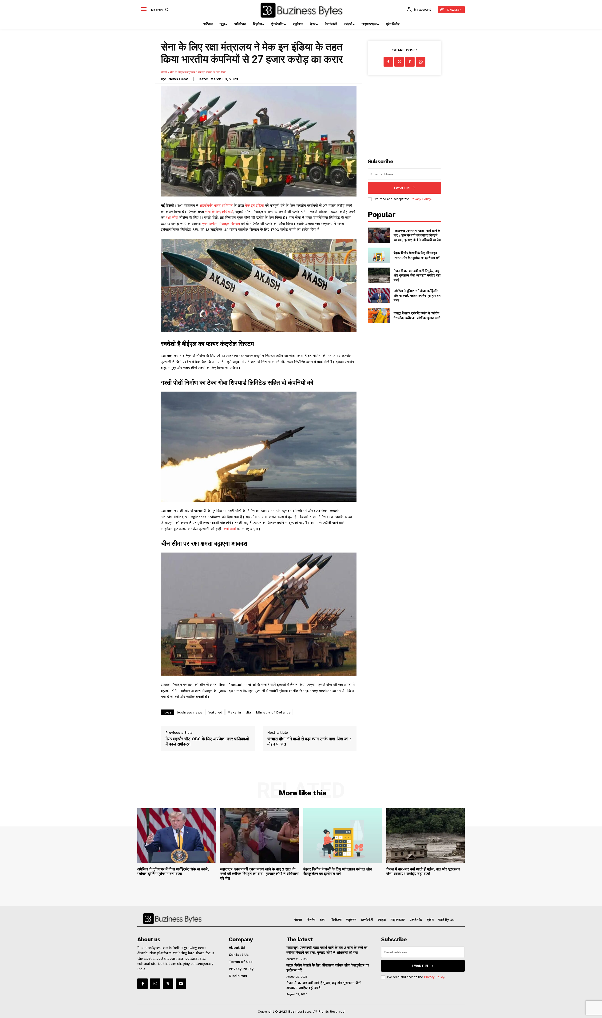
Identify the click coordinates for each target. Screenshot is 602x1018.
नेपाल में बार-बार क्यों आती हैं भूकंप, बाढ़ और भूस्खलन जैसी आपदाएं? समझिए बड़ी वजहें (417, 275)
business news (189, 712)
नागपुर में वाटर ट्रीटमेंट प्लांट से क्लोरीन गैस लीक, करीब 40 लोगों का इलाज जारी (417, 315)
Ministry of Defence (273, 712)
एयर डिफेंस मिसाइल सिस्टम (221, 223)
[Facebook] (388, 62)
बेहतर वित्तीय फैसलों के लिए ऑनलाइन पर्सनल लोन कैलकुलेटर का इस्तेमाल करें (417, 255)
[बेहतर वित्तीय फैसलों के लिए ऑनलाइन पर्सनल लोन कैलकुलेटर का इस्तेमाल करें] (379, 255)
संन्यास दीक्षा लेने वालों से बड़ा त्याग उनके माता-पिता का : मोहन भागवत (309, 741)
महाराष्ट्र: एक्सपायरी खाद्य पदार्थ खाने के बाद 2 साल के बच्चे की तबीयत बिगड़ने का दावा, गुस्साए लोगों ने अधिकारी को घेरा (417, 235)
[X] (399, 62)
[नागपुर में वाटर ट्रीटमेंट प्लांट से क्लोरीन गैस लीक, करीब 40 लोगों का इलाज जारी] (379, 315)
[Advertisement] (404, 114)
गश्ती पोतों (229, 529)
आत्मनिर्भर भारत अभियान (216, 205)
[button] (161, 10)
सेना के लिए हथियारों (219, 211)
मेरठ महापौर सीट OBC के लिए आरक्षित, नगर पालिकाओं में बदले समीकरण (207, 741)
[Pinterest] (410, 62)
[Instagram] (155, 983)
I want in (402, 187)
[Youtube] (181, 983)
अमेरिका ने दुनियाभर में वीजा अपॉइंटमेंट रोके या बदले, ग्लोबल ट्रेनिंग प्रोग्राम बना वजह (417, 295)
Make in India (239, 712)
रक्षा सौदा (172, 217)
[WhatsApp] (420, 62)
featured (214, 712)
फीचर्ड (164, 72)
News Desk (178, 79)
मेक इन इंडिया (254, 205)
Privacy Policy (421, 199)
